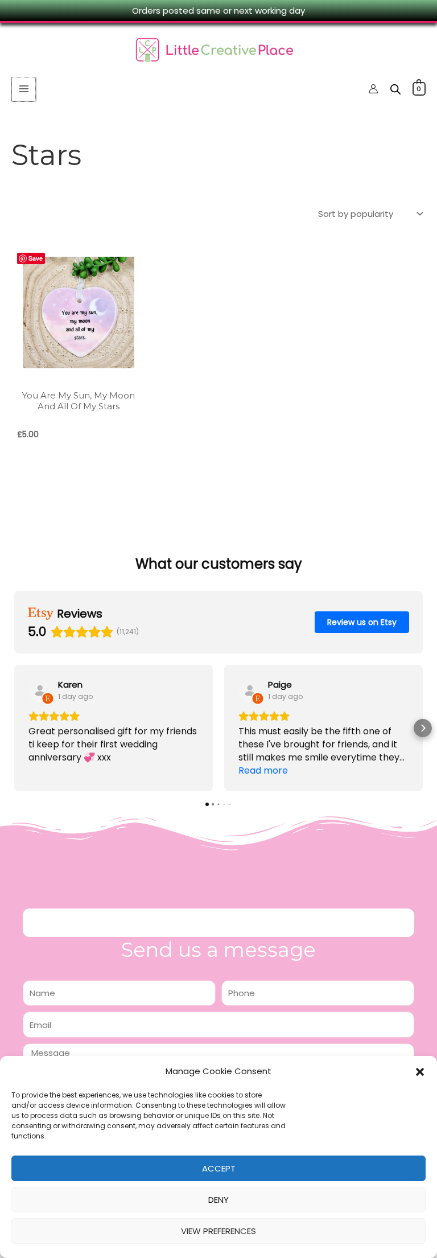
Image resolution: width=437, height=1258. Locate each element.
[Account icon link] (373, 89)
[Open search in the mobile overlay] (395, 89)
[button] (420, 1072)
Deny (218, 1200)
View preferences (218, 1231)
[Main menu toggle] (23, 89)
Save (35, 258)
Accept (219, 1168)
